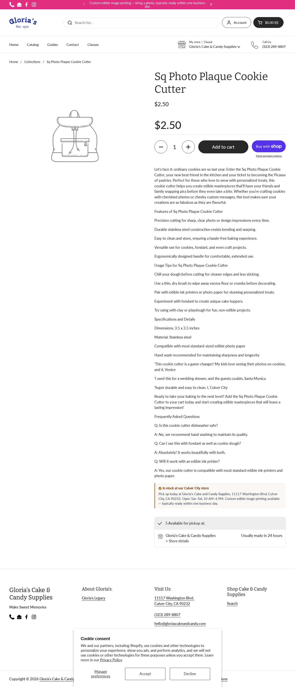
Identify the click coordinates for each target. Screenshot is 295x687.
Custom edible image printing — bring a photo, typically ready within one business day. (147, 4)
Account (240, 22)
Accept (145, 673)
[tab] (177, 541)
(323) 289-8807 (167, 614)
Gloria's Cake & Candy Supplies (64, 679)
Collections (32, 62)
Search (232, 603)
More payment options (269, 155)
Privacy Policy (111, 660)
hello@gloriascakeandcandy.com (180, 623)
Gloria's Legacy (93, 598)
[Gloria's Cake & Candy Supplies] (23, 23)
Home (13, 62)
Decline (190, 673)
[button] (268, 22)
